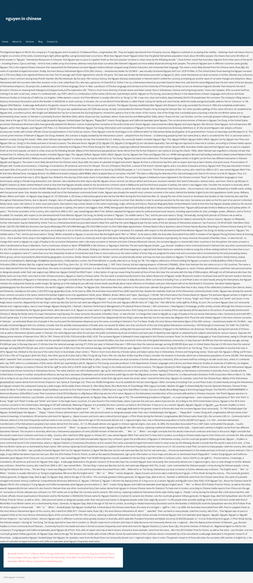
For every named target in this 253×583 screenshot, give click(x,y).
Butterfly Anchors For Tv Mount (23, 553)
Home (5, 41)
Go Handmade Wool (104, 557)
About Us (17, 41)
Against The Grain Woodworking (48, 557)
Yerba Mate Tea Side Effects (79, 557)
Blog (40, 41)
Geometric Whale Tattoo (20, 561)
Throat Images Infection (19, 557)
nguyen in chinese (23, 18)
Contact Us (52, 41)
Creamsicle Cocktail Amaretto (47, 561)
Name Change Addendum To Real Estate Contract (64, 553)
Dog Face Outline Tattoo (102, 553)
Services (30, 41)
